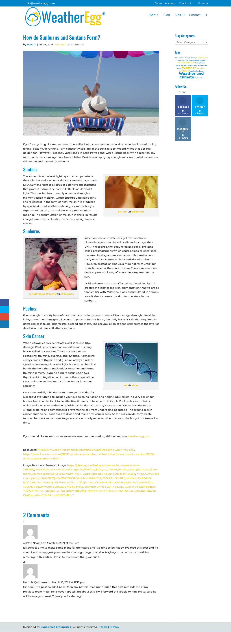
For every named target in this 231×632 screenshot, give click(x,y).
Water (179, 68)
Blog (166, 15)
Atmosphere (180, 58)
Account (170, 3)
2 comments (75, 44)
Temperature (202, 65)
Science (191, 65)
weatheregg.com (139, 436)
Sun (195, 65)
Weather (189, 68)
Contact (195, 15)
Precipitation (200, 63)
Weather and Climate (191, 75)
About (154, 15)
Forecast (180, 60)
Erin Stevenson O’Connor (43, 293)
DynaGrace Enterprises (56, 627)
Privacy (114, 627)
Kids (178, 15)
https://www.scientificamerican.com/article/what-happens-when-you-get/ (86, 449)
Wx (202, 78)
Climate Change (191, 58)
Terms (103, 627)
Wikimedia (138, 211)
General (60, 44)
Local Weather (189, 60)
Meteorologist (200, 60)
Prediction (180, 65)
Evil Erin (122, 211)
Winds (198, 78)
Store (158, 3)
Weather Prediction (196, 71)
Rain (186, 65)
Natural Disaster (186, 62)
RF (125, 385)
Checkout (185, 3)
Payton (31, 44)
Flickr (135, 385)
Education (202, 57)
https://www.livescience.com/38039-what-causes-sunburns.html (65, 454)
